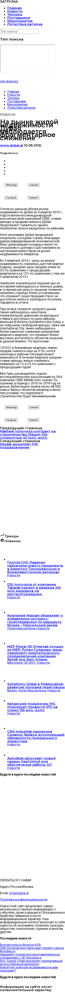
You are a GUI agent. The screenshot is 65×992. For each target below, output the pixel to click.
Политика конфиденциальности (23, 899)
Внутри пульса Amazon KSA (20, 945)
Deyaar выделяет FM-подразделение (19, 445)
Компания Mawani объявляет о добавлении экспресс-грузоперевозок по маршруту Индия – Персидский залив (35, 620)
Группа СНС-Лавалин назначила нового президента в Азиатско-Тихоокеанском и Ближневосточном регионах (35, 567)
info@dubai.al (19, 893)
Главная (14, 8)
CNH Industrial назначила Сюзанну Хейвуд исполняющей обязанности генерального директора (35, 736)
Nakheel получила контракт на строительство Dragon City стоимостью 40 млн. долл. (28, 434)
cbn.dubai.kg (9, 81)
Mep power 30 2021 (21, 663)
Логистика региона (24, 24)
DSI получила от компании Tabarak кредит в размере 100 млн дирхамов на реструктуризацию (34, 589)
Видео (12, 690)
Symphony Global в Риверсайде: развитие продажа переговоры (36, 685)
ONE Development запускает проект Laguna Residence (32, 949)
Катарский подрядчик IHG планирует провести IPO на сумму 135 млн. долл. (32, 707)
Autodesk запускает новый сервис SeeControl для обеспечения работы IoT (31, 761)
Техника (14, 15)
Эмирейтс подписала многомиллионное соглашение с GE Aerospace (30, 956)
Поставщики (18, 18)
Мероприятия (20, 21)
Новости (15, 11)
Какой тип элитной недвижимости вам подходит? (29, 968)
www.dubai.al (11, 145)
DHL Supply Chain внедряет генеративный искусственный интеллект (31, 962)
